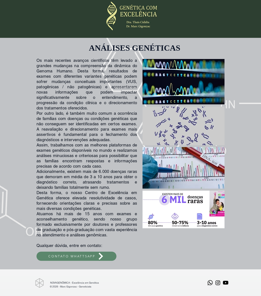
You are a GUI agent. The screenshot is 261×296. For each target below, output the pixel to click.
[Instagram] (218, 283)
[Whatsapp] (210, 283)
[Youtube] (225, 283)
